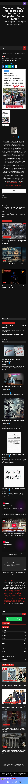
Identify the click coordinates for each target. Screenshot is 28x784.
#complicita (6, 590)
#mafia (12, 593)
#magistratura (20, 592)
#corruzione (18, 593)
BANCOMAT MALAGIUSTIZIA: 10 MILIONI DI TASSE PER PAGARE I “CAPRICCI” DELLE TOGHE (14, 674)
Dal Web (4, 632)
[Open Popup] (16, 782)
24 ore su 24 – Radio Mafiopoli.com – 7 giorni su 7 (14, 254)
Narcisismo (5, 646)
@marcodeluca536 (8, 580)
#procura (11, 598)
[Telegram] (14, 190)
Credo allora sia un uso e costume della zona (13, 488)
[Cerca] (24, 614)
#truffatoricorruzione (9, 595)
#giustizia (5, 603)
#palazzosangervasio (9, 601)
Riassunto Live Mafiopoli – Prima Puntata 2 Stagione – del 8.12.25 (14, 276)
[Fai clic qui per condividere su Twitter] (6, 66)
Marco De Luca (8, 63)
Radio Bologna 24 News (8, 656)
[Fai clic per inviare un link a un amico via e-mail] (16, 66)
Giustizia (4, 237)
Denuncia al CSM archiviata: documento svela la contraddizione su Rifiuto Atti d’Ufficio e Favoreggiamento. (14, 359)
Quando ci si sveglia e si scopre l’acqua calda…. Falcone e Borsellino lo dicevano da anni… (13, 214)
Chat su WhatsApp (15, 619)
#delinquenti (14, 590)
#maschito (6, 600)
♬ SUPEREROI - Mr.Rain (9, 606)
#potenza (5, 592)
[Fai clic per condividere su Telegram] (12, 66)
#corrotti (20, 590)
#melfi (17, 598)
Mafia (3, 643)
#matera (18, 595)
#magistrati (6, 593)
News (3, 648)
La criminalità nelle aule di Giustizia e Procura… (14, 454)
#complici (5, 598)
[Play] (8, 782)
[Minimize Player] (20, 782)
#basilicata (12, 592)
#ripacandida (18, 600)
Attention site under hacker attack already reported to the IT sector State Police (13, 207)
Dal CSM (4, 630)
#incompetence (14, 597)
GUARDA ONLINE (24, 48)
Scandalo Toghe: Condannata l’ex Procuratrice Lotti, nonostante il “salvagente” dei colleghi (14, 741)
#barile (23, 601)
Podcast (4, 654)
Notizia (3, 56)
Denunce (4, 635)
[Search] (21, 48)
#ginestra (22, 598)
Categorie (4, 339)
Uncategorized (5, 659)
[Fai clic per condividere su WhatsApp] (9, 66)
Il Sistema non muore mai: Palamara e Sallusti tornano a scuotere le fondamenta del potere (14, 719)
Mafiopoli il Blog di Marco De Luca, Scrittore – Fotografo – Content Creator (14, 14)
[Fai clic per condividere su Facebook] (3, 66)
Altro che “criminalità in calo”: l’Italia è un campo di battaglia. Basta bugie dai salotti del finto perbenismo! (14, 231)
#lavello (11, 600)
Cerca (3, 611)
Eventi (3, 638)
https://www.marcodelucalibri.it (14, 182)
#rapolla (17, 601)
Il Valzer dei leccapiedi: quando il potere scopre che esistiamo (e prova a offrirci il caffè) (14, 696)
